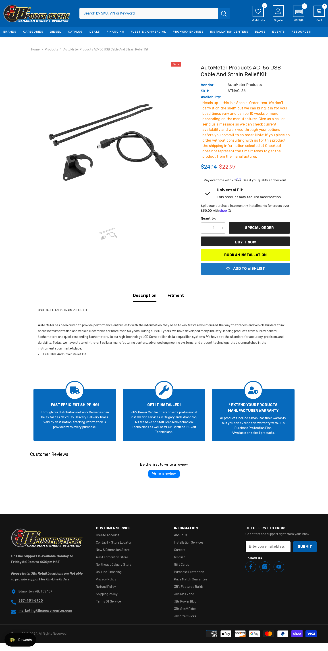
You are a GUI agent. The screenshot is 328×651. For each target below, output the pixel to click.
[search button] (224, 13)
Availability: (211, 97)
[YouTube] (279, 566)
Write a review (164, 474)
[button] (298, 14)
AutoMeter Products (245, 85)
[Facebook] (250, 566)
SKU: (205, 91)
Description (144, 295)
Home (35, 49)
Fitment (176, 295)
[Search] (154, 13)
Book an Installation (245, 255)
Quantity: (208, 218)
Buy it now (245, 242)
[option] (108, 135)
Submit (305, 546)
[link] (74, 415)
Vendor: (207, 85)
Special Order (259, 228)
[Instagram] (264, 566)
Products (51, 49)
